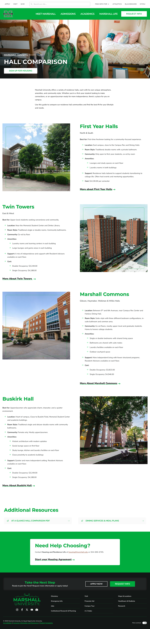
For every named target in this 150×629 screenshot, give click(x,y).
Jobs (52, 606)
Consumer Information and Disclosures (26, 623)
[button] (102, 4)
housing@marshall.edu (78, 552)
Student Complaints (46, 623)
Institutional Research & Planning (63, 611)
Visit (86, 596)
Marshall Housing (16, 55)
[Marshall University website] (8, 14)
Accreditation (7, 623)
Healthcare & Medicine (126, 601)
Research (121, 606)
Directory (54, 596)
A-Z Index (88, 611)
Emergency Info (57, 601)
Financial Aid (89, 601)
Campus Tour (89, 606)
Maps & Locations (124, 596)
